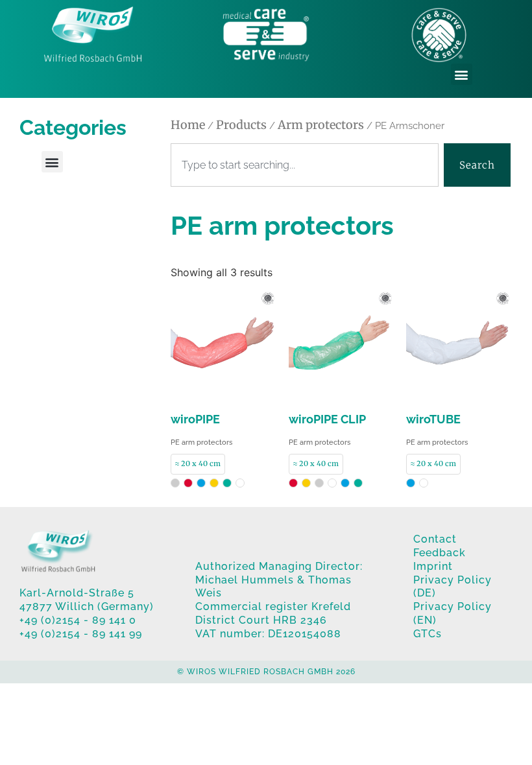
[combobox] (305, 165)
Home (188, 124)
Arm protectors (321, 124)
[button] (461, 74)
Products (241, 124)
